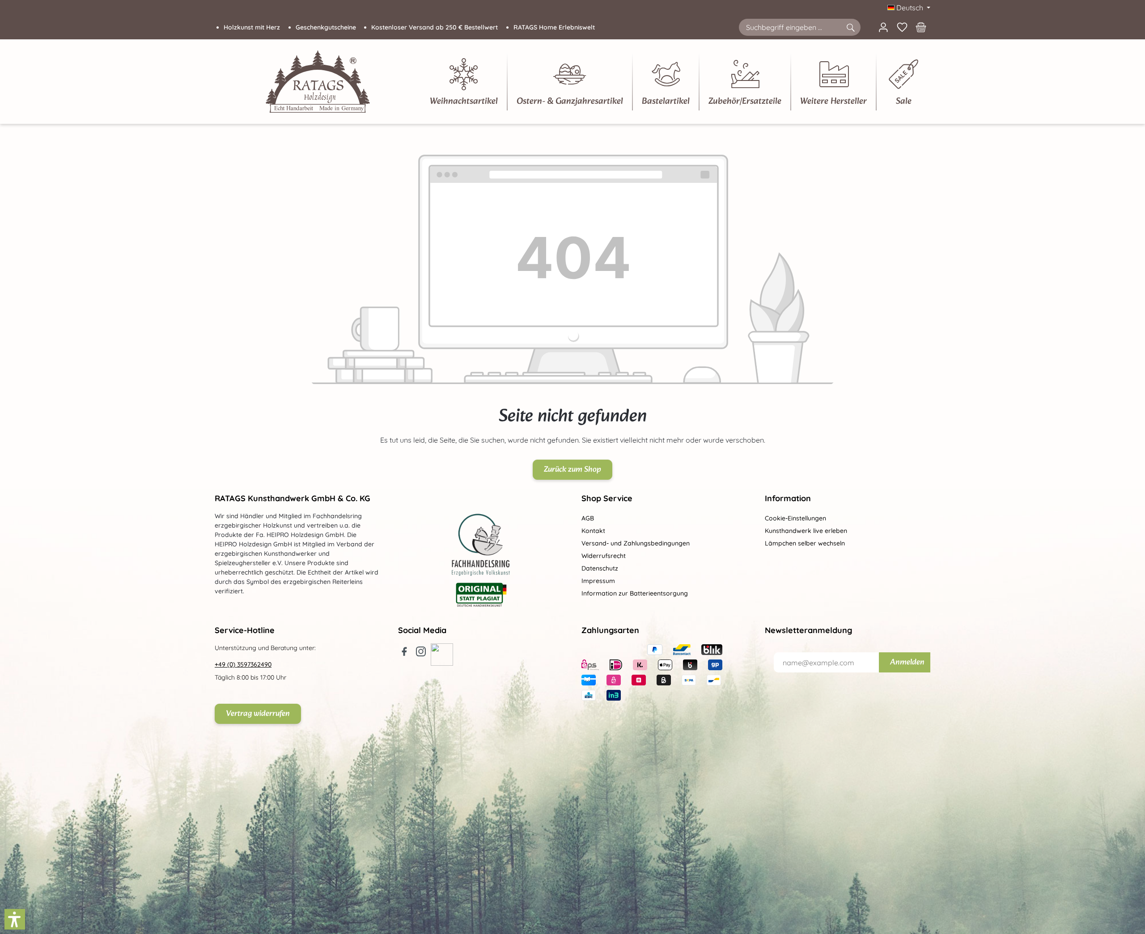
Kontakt (593, 531)
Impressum (598, 581)
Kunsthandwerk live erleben (806, 531)
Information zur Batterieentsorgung (634, 593)
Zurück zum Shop (572, 470)
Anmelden (907, 662)
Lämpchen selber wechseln (805, 543)
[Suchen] (850, 27)
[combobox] (789, 27)
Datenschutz (599, 568)
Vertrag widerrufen (258, 714)
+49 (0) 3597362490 (243, 664)
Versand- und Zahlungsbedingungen (635, 543)
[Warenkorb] (921, 27)
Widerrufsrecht (603, 556)
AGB (587, 518)
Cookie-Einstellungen (795, 518)
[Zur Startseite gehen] (318, 81)
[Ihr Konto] (883, 27)
